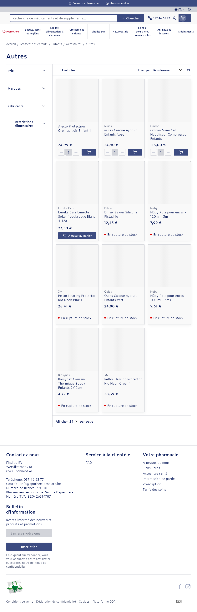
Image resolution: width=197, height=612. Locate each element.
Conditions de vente (19, 601)
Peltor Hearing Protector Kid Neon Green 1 (123, 381)
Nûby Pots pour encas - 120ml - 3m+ (168, 214)
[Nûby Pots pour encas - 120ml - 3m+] (169, 182)
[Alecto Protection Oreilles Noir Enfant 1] (77, 100)
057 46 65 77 (34, 479)
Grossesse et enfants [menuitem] (78, 31)
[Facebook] (180, 587)
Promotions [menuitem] (12, 31)
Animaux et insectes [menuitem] (166, 31)
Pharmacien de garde (159, 478)
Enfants (57, 44)
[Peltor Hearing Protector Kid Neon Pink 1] (77, 266)
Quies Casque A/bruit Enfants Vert (120, 297)
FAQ (89, 462)
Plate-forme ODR (104, 601)
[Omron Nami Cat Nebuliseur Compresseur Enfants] (169, 100)
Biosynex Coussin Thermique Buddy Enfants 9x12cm (71, 383)
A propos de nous (156, 462)
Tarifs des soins (154, 489)
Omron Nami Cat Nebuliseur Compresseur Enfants (169, 134)
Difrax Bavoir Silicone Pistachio (120, 214)
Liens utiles (151, 468)
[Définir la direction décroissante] (188, 70)
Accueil (11, 44)
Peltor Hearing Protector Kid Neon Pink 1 (77, 297)
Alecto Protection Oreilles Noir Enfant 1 (74, 128)
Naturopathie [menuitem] (122, 32)
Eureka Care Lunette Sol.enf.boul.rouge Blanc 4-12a (76, 216)
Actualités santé (155, 473)
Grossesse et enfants (34, 44)
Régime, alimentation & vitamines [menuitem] (56, 31)
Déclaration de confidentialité (56, 601)
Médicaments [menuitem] (187, 32)
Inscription (29, 546)
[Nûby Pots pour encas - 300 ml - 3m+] (169, 266)
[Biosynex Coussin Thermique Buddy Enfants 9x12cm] (77, 349)
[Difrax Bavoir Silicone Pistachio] (123, 182)
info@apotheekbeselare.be (40, 483)
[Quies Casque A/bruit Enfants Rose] (123, 100)
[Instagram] (188, 587)
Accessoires (74, 44)
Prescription (152, 484)
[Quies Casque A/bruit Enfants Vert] (123, 266)
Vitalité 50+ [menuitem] (100, 32)
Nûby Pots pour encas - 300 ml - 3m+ (168, 297)
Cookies (84, 601)
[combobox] (64, 18)
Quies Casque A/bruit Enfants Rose (120, 132)
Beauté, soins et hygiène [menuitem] (34, 31)
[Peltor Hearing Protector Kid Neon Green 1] (123, 349)
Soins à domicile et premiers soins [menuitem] (143, 31)
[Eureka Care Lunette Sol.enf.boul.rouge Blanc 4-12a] (77, 182)
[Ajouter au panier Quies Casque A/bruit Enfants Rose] (135, 152)
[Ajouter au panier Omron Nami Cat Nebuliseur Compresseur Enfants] (181, 152)
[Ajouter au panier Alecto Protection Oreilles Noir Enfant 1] (89, 152)
